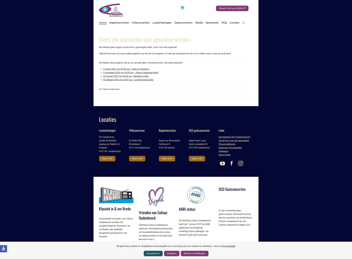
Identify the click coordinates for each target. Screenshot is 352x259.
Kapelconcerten (119, 22)
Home (103, 22)
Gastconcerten (183, 22)
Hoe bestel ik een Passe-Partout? (234, 137)
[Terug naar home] (111, 8)
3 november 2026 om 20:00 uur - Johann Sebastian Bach (130, 72)
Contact (234, 22)
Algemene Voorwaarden (230, 147)
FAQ (224, 22)
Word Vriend (224, 155)
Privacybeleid (228, 246)
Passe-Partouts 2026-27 (232, 8)
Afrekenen (223, 151)
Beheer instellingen (195, 253)
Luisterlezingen (162, 22)
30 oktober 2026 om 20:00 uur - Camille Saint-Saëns (128, 79)
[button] (243, 22)
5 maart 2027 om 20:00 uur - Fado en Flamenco (126, 69)
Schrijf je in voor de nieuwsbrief (234, 140)
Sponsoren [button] (212, 22)
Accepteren (153, 253)
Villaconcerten (141, 22)
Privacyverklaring (227, 144)
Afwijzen (172, 253)
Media (199, 22)
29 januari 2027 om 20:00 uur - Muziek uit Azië (125, 76)
